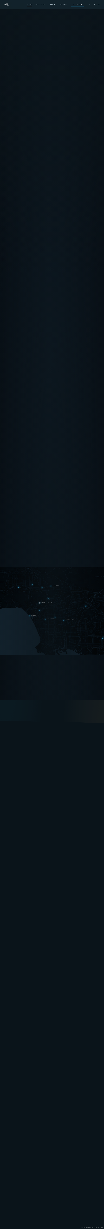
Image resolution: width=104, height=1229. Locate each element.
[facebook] (89, 4)
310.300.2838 (77, 4)
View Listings (42, 644)
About (53, 4)
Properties (41, 4)
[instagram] (99, 4)
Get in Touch (62, 644)
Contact (63, 4)
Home (30, 4)
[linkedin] (94, 4)
